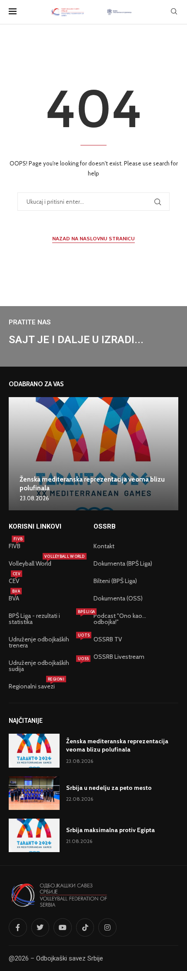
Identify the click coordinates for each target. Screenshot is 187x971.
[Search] (174, 12)
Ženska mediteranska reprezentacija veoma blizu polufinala (117, 745)
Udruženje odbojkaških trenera (47, 642)
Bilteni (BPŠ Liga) (115, 581)
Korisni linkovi (35, 526)
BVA (14, 598)
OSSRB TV (108, 639)
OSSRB (105, 526)
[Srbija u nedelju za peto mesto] (34, 793)
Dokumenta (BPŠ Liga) (123, 563)
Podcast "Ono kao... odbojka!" (120, 619)
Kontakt (104, 546)
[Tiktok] (85, 927)
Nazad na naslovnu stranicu (93, 238)
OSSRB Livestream (119, 657)
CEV (14, 581)
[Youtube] (62, 927)
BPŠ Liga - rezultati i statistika (47, 619)
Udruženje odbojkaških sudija (47, 666)
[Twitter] (40, 927)
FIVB (14, 546)
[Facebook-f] (18, 927)
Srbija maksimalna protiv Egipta (110, 830)
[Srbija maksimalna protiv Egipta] (34, 835)
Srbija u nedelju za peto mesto (109, 788)
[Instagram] (107, 927)
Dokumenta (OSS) (118, 598)
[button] (16, 453)
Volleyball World (30, 563)
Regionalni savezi (32, 686)
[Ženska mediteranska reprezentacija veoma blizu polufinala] (93, 453)
